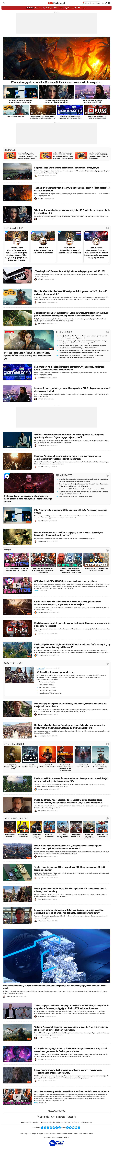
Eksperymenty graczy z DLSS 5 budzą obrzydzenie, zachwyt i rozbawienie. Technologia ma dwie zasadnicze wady (56, 1075)
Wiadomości (43, 1116)
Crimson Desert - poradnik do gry (76, 829)
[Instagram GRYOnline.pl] (45, 1127)
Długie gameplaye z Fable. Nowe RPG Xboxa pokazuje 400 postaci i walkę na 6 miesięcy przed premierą (56, 894)
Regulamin (28, 1133)
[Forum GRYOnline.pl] (59, 1127)
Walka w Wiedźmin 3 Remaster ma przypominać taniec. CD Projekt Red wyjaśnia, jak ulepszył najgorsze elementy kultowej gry (56, 1032)
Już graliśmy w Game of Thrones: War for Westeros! (69, 246)
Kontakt (85, 1133)
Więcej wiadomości (56, 1111)
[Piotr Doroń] (5, 77)
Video (79, 8)
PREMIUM (30, 8)
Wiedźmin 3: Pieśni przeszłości (30, 1122)
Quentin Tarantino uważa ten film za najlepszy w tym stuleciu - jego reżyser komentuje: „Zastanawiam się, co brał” (56, 536)
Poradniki (73, 8)
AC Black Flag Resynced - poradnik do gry (56, 681)
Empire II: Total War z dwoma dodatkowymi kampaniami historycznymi (56, 171)
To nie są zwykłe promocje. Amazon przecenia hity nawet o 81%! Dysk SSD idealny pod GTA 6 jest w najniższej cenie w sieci (21, 155)
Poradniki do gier (56, 663)
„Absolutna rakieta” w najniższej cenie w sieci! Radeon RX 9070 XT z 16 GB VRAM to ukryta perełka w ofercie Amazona (92, 155)
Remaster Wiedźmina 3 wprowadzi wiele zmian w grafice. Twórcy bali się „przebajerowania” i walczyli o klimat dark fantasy (43, 112)
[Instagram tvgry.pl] (73, 1127)
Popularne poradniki (56, 818)
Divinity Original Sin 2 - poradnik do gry (102, 829)
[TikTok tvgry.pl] (70, 1127)
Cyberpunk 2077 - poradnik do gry (23, 829)
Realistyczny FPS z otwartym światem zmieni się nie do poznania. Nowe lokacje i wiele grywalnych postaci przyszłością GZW (56, 783)
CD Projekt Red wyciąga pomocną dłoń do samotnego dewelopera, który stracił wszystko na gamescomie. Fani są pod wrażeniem (56, 1053)
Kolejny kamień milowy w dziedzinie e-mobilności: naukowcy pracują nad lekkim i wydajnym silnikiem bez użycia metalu (56, 963)
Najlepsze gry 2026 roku (48, 1122)
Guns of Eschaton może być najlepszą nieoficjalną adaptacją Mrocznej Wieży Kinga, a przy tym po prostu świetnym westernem (16, 246)
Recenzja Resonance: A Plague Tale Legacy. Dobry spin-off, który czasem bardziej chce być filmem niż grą (29, 345)
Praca (80, 1133)
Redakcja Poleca (56, 228)
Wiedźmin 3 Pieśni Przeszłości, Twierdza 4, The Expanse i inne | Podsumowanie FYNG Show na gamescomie (69, 563)
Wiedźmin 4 (75, 1122)
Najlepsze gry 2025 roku (63, 1122)
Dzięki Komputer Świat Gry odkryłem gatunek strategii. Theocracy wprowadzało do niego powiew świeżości (97, 112)
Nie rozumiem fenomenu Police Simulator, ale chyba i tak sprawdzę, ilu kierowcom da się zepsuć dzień (96, 246)
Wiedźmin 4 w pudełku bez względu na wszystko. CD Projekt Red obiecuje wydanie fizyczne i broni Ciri (56, 94)
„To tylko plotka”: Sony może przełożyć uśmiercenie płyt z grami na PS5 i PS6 (56, 275)
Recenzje (61, 8)
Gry (44, 8)
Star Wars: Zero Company (30, 757)
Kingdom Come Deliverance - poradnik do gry (36, 830)
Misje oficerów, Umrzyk (46, 685)
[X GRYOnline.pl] (48, 1127)
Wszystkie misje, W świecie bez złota (50, 693)
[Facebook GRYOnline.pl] (42, 1127)
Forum (84, 8)
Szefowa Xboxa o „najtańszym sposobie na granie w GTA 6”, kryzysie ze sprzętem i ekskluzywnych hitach (92, 94)
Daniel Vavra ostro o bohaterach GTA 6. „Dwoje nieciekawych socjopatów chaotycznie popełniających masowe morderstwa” (56, 851)
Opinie (67, 8)
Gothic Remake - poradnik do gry (10, 829)
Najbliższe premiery (86, 1122)
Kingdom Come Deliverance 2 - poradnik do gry (89, 830)
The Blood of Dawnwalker (47, 757)
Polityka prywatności (50, 1133)
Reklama (70, 1133)
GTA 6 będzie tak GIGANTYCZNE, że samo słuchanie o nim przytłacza (16, 562)
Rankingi (48, 8)
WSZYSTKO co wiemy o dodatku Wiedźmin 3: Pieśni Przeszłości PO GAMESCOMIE (43, 563)
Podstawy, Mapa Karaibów (47, 687)
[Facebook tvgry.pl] (79, 1127)
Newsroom (38, 8)
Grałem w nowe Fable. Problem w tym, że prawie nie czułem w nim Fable (81, 489)
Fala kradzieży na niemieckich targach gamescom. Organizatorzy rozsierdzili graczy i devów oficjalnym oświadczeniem (70, 112)
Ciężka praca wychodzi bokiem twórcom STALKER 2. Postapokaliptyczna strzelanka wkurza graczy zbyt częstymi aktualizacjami (56, 607)
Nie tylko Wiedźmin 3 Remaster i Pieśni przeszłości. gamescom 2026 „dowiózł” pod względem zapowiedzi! (16, 112)
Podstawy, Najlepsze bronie (47, 690)
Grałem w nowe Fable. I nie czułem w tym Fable (43, 246)
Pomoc (91, 1133)
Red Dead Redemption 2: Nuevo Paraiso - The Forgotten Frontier (65, 758)
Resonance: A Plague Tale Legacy (12, 757)
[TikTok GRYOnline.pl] (51, 1127)
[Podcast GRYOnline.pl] (54, 1127)
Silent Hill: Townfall (83, 757)
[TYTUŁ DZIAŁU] (56, 743)
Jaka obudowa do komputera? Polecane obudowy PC (76, 496)
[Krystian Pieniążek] (5, 113)
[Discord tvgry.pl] (76, 1127)
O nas (21, 1133)
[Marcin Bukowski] (5, 97)
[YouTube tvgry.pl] (67, 1127)
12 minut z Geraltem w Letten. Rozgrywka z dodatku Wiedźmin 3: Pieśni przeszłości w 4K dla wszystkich (56, 60)
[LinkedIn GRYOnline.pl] (56, 1127)
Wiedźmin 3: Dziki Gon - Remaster (100, 757)
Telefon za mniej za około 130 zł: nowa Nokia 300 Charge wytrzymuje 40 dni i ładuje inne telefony (56, 872)
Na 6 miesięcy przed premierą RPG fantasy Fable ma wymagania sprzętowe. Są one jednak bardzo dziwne (56, 709)
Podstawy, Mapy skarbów (47, 682)
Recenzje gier (82, 332)
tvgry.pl (56, 550)
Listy (55, 8)
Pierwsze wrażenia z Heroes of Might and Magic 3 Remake (96, 562)
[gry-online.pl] (56, 3)
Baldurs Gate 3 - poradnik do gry (49, 829)
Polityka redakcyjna (37, 1133)
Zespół (75, 1133)
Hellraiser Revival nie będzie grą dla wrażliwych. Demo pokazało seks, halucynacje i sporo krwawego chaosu (29, 488)
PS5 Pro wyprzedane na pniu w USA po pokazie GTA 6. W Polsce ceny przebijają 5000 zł (20, 94)
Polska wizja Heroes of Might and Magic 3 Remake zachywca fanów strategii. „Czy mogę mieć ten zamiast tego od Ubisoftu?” (56, 650)
